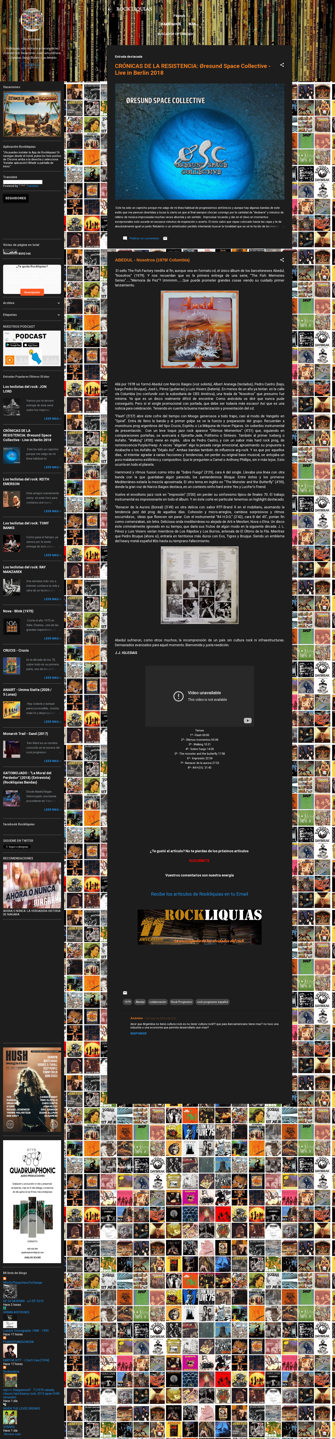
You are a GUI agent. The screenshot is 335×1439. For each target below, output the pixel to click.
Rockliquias (32, 39)
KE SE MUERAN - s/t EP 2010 (23, 1301)
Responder (138, 1033)
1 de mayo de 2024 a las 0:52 (160, 1018)
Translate (32, 186)
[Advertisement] (199, 1134)
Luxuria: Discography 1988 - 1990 (26, 1330)
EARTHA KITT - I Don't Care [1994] (26, 1360)
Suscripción (32, 292)
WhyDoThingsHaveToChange (22, 1282)
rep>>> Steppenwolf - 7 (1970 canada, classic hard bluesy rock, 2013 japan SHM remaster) (31, 1393)
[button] (282, 66)
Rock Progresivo (181, 1002)
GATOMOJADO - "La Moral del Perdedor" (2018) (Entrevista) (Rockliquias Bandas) (27, 777)
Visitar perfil (32, 65)
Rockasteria (11, 1371)
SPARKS (9, 1427)
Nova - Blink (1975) (18, 611)
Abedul (140, 1002)
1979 (127, 1002)
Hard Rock (171, 24)
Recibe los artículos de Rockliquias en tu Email (199, 894)
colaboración (157, 1002)
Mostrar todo (12, 1434)
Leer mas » (52, 418)
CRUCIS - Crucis (16, 650)
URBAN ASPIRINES (16, 1312)
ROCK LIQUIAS (134, 9)
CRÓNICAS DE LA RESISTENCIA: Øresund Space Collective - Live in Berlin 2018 (27, 435)
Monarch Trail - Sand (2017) (25, 734)
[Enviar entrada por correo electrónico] (165, 239)
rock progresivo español (212, 1002)
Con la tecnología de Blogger (202, 1273)
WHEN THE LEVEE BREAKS (21, 1408)
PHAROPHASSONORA (18, 1342)
